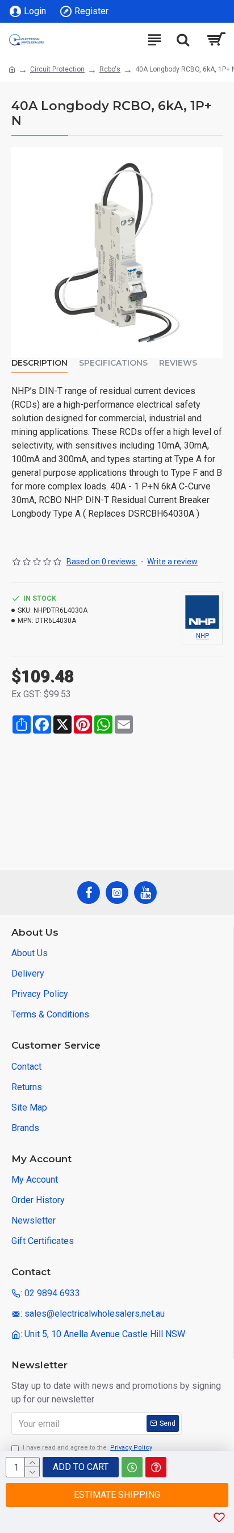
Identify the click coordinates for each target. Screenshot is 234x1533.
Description (39, 363)
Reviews (178, 363)
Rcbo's (109, 69)
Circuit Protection (57, 69)
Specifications (113, 363)
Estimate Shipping (117, 1494)
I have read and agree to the (87, 1447)
